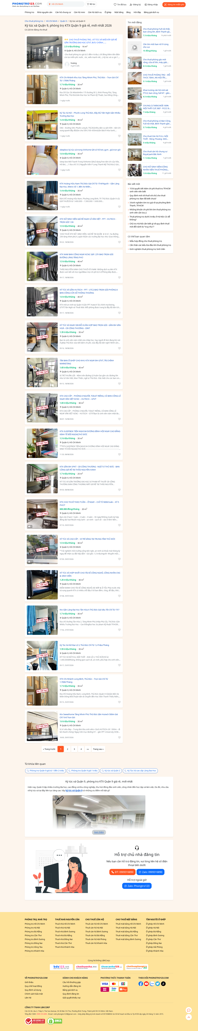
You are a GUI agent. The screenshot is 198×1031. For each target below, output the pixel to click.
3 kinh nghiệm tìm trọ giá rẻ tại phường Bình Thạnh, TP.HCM (150, 204)
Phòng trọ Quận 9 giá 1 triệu (84, 770)
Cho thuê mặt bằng (126, 919)
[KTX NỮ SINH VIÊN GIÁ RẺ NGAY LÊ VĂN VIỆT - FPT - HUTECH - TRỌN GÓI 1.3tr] (42, 231)
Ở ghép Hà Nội (152, 927)
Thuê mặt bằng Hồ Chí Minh (128, 924)
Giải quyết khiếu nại (71, 997)
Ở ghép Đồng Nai (154, 943)
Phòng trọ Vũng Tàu (34, 947)
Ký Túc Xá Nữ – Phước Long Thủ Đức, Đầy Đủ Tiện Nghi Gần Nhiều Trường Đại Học (90, 114)
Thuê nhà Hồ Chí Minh (65, 924)
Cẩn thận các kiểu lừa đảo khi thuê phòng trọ (150, 245)
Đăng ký (137, 4)
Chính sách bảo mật (34, 994)
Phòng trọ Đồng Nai (33, 943)
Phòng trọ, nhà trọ (36, 919)
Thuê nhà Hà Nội (62, 927)
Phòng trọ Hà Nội (32, 927)
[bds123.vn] (61, 967)
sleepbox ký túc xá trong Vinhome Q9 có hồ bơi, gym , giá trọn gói (90, 149)
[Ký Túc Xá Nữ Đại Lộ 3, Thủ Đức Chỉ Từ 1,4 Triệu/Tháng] (42, 655)
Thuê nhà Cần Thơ (63, 943)
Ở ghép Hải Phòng (154, 947)
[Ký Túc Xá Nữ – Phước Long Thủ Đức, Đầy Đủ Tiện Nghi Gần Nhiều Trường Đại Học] (42, 125)
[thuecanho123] (111, 967)
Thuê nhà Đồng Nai (64, 939)
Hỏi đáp (137, 12)
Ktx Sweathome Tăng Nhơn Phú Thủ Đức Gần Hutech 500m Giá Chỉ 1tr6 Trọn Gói (89, 716)
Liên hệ (28, 997)
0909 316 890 (42, 1014)
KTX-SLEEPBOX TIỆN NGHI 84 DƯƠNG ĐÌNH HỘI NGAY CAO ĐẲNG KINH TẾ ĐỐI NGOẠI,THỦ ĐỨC (90, 433)
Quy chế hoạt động (33, 986)
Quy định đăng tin (71, 994)
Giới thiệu (29, 982)
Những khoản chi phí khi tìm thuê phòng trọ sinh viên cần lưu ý (150, 211)
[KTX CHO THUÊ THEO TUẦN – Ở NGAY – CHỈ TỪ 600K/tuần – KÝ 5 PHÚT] (42, 514)
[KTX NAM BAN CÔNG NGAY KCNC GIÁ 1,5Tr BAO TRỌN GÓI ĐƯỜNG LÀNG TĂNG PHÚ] (42, 266)
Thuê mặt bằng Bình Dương (128, 939)
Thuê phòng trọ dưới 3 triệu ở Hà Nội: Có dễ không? (150, 218)
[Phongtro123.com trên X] (157, 985)
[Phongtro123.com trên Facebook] (140, 985)
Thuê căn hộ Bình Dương (96, 931)
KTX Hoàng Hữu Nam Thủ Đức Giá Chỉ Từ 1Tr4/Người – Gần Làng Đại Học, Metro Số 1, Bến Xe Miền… (89, 185)
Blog (128, 12)
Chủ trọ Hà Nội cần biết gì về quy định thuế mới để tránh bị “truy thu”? (149, 225)
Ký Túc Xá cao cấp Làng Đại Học (141, 770)
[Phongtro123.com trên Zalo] (152, 985)
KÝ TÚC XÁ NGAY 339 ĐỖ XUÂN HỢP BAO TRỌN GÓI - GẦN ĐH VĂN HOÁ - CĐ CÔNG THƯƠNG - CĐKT (90, 327)
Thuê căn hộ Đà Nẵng (95, 935)
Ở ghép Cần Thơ (153, 939)
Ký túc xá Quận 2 (112, 770)
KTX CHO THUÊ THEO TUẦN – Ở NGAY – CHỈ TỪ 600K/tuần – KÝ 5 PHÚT (89, 503)
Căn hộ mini (79, 12)
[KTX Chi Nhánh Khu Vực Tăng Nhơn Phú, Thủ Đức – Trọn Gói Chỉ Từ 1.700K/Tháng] (42, 89)
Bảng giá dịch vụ (151, 12)
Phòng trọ (29, 12)
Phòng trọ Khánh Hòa (34, 951)
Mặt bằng (118, 12)
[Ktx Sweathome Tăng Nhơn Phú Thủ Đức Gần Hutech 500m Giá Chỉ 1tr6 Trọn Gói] (42, 726)
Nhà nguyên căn (44, 12)
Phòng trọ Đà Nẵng (33, 931)
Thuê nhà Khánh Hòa (64, 947)
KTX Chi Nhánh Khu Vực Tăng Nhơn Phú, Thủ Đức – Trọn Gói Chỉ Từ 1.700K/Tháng (89, 79)
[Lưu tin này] (119, 64)
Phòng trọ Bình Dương (35, 939)
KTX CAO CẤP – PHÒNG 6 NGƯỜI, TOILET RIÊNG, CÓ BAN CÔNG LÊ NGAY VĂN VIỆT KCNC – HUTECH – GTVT (90, 397)
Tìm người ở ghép (156, 919)
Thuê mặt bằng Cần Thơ (127, 935)
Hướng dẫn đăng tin (72, 986)
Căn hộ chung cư (63, 12)
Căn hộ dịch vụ (95, 12)
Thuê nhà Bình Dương (65, 931)
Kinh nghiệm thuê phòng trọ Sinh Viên (147, 249)
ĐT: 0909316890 (124, 872)
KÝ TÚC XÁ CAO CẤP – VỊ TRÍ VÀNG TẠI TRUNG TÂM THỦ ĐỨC (87, 539)
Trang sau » (98, 749)
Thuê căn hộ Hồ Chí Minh (96, 924)
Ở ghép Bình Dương (155, 935)
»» (88, 749)
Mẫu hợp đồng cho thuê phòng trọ (146, 241)
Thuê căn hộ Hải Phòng (95, 939)
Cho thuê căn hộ (94, 919)
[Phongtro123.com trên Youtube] (146, 985)
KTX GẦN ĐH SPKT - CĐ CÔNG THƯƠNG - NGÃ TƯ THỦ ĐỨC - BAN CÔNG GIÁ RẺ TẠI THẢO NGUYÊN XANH (90, 468)
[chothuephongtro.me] (136, 967)
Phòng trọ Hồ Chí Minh (35, 924)
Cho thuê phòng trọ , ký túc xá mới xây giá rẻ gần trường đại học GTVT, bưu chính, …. (90, 41)
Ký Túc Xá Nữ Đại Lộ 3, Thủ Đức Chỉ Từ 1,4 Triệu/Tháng (84, 645)
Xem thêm (99, 832)
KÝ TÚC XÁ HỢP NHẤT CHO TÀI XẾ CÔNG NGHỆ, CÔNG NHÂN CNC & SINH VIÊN (90, 574)
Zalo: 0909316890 (152, 872)
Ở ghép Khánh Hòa (154, 951)
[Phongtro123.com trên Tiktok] (163, 985)
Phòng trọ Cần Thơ (33, 935)
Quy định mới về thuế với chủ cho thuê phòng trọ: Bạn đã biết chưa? (147, 197)
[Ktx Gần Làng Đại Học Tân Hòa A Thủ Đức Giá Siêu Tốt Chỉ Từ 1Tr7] (42, 620)
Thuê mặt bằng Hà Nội (126, 927)
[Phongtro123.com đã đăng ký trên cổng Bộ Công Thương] (35, 1021)
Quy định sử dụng (33, 990)
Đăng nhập (153, 4)
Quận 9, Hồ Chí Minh (75, 50)
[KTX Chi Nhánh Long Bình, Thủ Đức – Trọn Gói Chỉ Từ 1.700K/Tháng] (42, 691)
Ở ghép (108, 12)
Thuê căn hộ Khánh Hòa (96, 943)
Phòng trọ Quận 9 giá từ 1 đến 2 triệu (47, 770)
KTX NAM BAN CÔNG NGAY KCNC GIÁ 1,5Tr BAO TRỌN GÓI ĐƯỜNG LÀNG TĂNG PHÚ (86, 256)
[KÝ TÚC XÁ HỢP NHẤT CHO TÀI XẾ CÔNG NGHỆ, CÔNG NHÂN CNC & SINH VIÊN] (42, 584)
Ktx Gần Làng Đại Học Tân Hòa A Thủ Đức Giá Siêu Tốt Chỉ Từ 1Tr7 (89, 609)
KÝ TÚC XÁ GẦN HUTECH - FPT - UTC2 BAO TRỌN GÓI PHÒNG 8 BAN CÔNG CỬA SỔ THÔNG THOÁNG (89, 291)
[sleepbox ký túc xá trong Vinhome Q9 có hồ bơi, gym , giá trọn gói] (42, 160)
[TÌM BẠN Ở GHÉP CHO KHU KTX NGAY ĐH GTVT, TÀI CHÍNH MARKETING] (42, 372)
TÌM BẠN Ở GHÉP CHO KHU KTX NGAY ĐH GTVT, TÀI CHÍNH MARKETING (87, 362)
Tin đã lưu (121, 4)
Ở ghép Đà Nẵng (153, 931)
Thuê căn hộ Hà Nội (94, 927)
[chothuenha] (86, 967)
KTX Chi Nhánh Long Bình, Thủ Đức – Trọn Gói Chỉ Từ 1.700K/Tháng (84, 680)
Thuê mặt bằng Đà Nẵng (127, 931)
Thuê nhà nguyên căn (67, 919)
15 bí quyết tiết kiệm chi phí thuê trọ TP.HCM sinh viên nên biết (150, 190)
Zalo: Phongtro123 (138, 886)
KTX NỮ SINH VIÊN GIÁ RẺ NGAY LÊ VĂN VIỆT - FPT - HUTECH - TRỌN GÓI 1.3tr (88, 220)
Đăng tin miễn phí (176, 4)
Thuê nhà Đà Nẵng (63, 935)
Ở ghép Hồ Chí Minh (155, 924)
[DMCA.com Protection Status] (54, 1021)
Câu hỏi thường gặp (72, 982)
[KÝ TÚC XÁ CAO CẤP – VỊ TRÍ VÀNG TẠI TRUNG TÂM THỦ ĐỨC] (42, 549)
